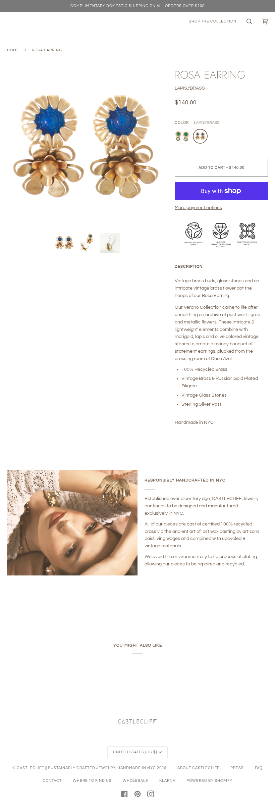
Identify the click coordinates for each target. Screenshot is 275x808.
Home (13, 50)
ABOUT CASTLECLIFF (198, 768)
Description (189, 266)
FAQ (259, 768)
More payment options (198, 207)
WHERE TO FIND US (92, 780)
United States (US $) (135, 752)
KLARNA (167, 780)
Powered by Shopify (209, 780)
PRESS (237, 768)
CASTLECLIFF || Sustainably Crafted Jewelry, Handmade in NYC (86, 768)
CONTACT (52, 780)
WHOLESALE (135, 780)
